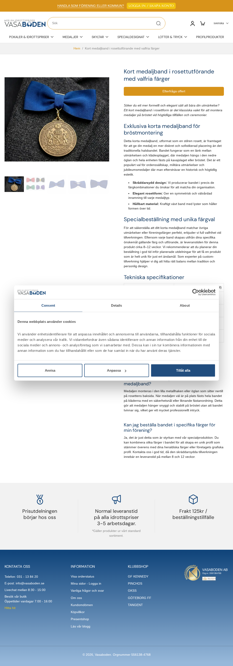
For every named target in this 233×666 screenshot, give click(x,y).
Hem (76, 48)
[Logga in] (192, 23)
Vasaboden (103, 654)
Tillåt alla (183, 370)
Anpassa (114, 370)
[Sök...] (158, 23)
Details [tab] (116, 305)
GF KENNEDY (138, 576)
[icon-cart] (202, 23)
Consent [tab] (48, 305)
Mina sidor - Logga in (86, 583)
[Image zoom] (57, 120)
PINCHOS (135, 583)
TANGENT (135, 605)
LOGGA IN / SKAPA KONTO (151, 6)
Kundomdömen (82, 605)
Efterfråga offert (173, 91)
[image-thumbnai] (14, 184)
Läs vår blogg (80, 626)
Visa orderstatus (82, 576)
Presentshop (80, 619)
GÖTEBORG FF (139, 598)
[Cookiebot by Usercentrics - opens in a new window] (195, 292)
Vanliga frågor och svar (87, 590)
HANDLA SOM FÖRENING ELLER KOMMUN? (90, 6)
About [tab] (185, 305)
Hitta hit (10, 608)
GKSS (132, 590)
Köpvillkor (78, 612)
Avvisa (50, 370)
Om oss (76, 598)
